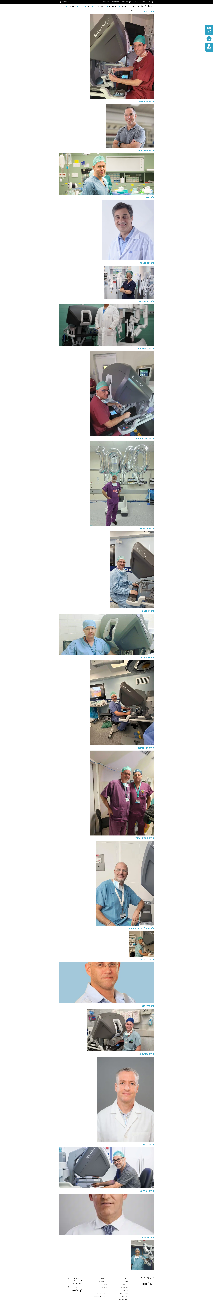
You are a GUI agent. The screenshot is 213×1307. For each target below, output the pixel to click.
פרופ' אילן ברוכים (146, 348)
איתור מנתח (209, 50)
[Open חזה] (85, 6)
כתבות (136, 2)
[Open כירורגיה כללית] (92, 6)
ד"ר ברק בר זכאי (146, 301)
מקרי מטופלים (126, 2)
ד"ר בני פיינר (148, 11)
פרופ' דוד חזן (148, 1144)
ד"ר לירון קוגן (148, 1006)
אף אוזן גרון (102, 1281)
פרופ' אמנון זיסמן (146, 747)
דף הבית (151, 2)
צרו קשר (209, 32)
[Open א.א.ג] (130, 10)
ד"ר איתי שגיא (147, 657)
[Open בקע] (78, 6)
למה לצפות (115, 2)
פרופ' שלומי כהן (146, 528)
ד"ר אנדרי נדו (148, 197)
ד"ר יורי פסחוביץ (146, 1237)
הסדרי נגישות (124, 1293)
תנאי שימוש (124, 1296)
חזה (105, 1290)
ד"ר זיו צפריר (148, 611)
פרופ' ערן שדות (147, 1054)
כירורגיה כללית (102, 1293)
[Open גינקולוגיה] (107, 6)
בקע (105, 1284)
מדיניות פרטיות (123, 1299)
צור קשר (106, 2)
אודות (143, 2)
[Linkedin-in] (77, 1290)
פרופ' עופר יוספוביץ (144, 150)
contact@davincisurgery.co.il (72, 1287)
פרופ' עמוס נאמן (146, 101)
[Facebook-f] (80, 1290)
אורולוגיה (103, 1278)
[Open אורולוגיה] (67, 6)
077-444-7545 (77, 1284)
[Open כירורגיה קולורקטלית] (119, 6)
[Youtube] (74, 1290)
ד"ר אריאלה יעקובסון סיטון (141, 928)
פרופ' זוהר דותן (147, 1191)
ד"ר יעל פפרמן (147, 263)
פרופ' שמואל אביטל (144, 838)
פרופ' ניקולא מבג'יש (144, 438)
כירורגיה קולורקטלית (100, 1296)
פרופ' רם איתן (147, 959)
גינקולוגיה (103, 1287)
